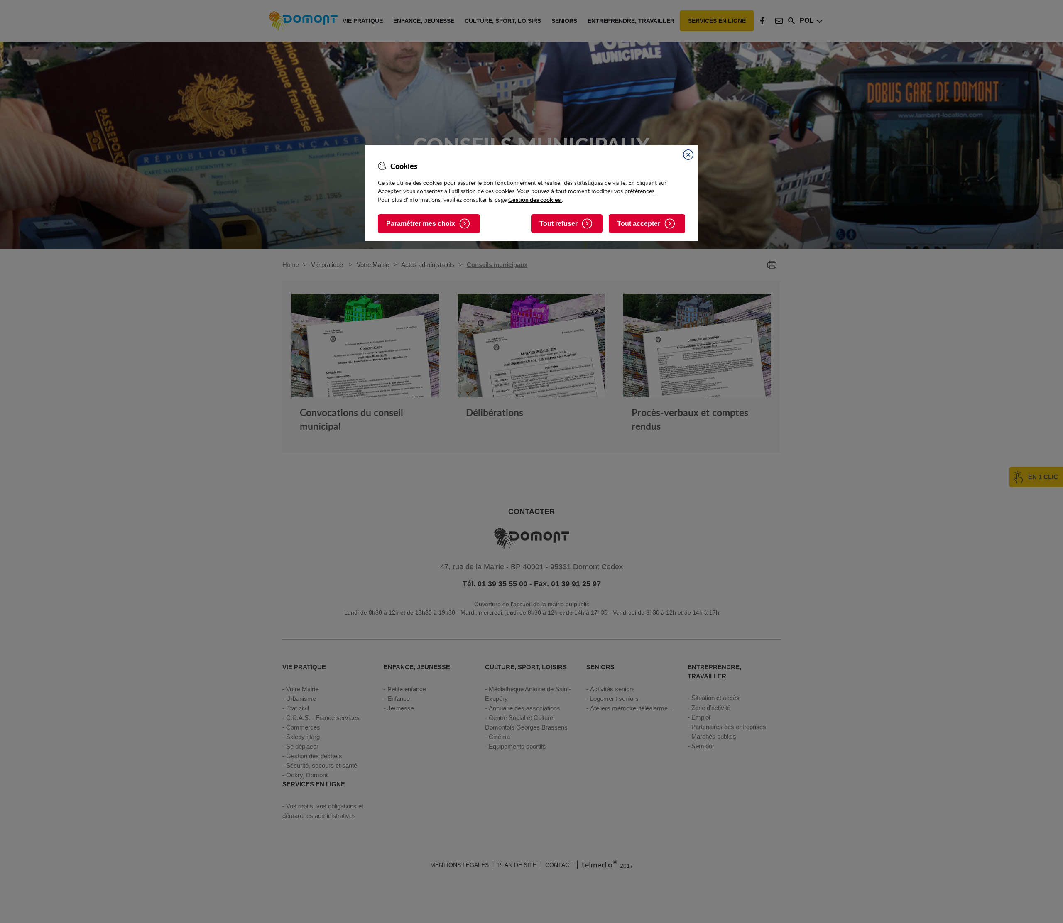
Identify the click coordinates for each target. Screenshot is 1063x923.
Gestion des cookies (535, 199)
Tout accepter (638, 223)
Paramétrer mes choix (420, 223)
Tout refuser (558, 223)
